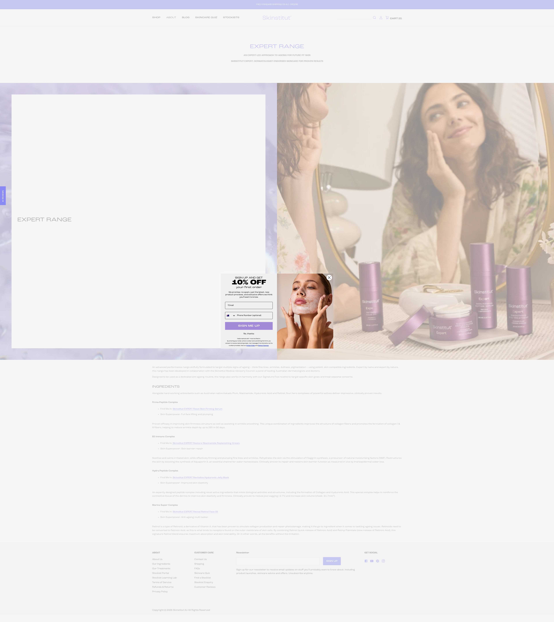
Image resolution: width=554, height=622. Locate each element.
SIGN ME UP (249, 325)
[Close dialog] (329, 277)
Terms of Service (263, 345)
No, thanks (249, 334)
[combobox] (230, 315)
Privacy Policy (250, 345)
